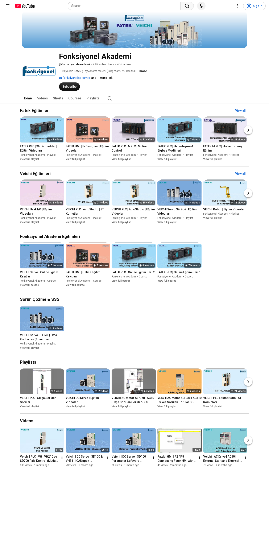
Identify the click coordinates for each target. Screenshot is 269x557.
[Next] (248, 130)
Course (51, 280)
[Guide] (7, 5)
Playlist (51, 155)
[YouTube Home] (25, 6)
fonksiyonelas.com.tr (76, 77)
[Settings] (237, 5)
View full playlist (29, 159)
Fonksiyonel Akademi (32, 155)
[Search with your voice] (201, 6)
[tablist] (134, 98)
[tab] (27, 98)
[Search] (187, 6)
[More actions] (62, 457)
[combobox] (125, 5)
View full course (29, 285)
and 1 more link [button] (101, 77)
